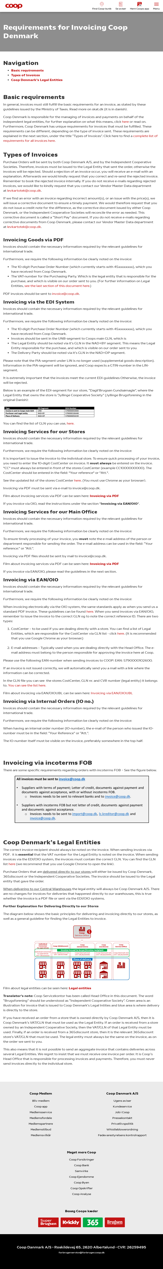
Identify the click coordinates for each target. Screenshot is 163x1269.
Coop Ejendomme (81, 1176)
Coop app (40, 1106)
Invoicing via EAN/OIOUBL (112, 693)
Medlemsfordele (41, 1118)
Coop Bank (81, 1165)
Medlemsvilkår (41, 1135)
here (125, 122)
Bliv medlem (40, 1100)
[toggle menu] (156, 4)
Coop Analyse (81, 1194)
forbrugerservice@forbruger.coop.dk (82, 1252)
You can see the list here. (27, 685)
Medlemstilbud (41, 1129)
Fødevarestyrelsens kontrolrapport (122, 1135)
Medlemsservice (41, 1112)
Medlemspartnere (41, 1123)
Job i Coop (122, 1112)
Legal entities (80, 988)
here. (90, 611)
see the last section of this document (53, 286)
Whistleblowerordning (122, 1129)
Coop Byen (81, 1182)
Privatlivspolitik (122, 1123)
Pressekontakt (122, 1118)
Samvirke (81, 1171)
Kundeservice (122, 1106)
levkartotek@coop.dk (24, 190)
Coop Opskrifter (82, 1188)
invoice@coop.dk (65, 294)
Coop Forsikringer (81, 1159)
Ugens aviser (122, 1100)
